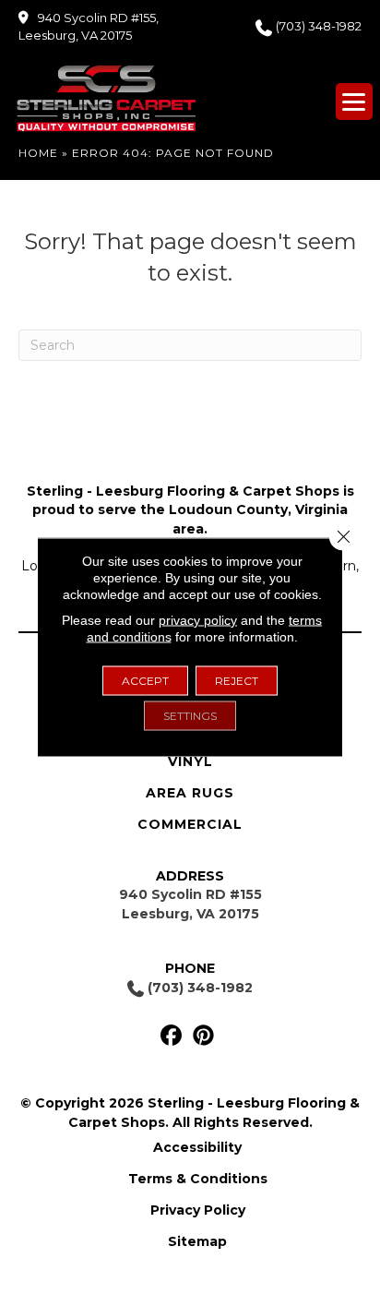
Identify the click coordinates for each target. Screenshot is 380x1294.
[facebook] (171, 1036)
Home (38, 153)
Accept (145, 681)
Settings (190, 716)
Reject (236, 681)
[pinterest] (203, 1036)
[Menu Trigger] (354, 101)
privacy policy (198, 620)
